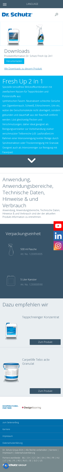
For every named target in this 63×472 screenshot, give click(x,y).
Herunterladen (14, 61)
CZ (33, 457)
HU (57, 457)
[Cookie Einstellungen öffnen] (6, 467)
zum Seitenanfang (11, 422)
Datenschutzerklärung (13, 443)
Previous (19, 408)
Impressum (8, 436)
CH (28, 457)
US (41, 460)
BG (23, 457)
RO (19, 460)
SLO (35, 460)
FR (53, 457)
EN (43, 457)
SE (30, 460)
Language (32, 3)
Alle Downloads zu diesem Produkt (23, 68)
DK (38, 457)
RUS (25, 460)
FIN (48, 457)
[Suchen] (58, 14)
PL (14, 460)
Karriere (6, 429)
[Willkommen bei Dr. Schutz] (18, 14)
